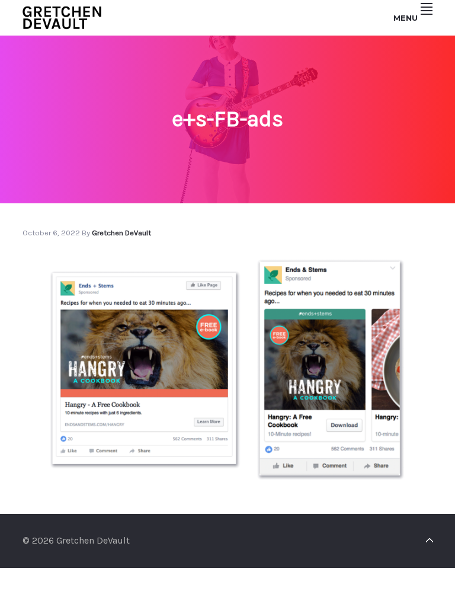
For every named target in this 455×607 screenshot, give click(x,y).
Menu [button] (405, 18)
